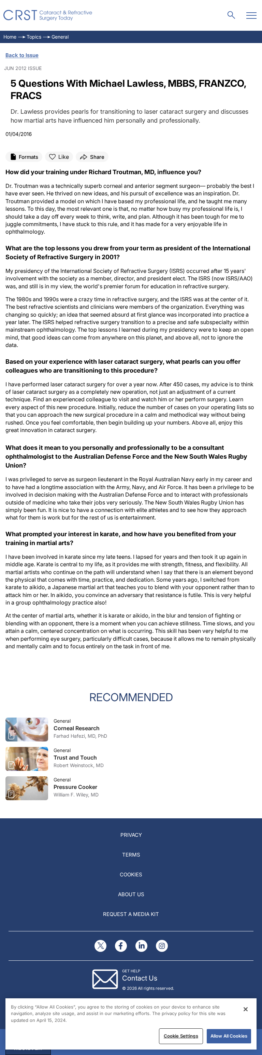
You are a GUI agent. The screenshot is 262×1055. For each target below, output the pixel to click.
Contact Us (139, 978)
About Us (131, 894)
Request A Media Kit (131, 914)
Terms (131, 854)
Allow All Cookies (228, 1036)
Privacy (131, 835)
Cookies (131, 874)
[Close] (245, 1009)
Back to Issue (22, 55)
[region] (131, 1024)
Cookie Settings (181, 1036)
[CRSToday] (47, 15)
